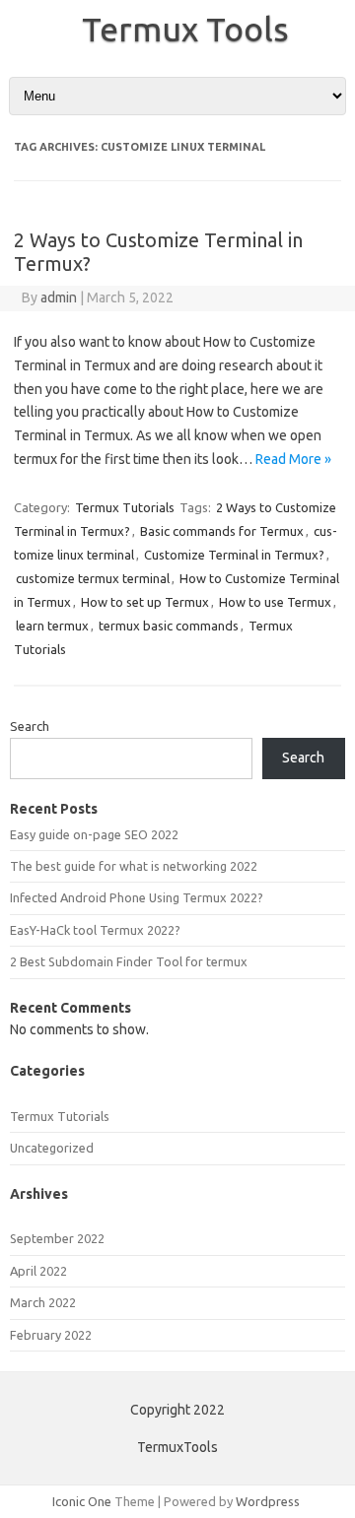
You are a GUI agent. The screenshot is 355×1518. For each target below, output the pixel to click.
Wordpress (268, 1501)
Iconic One (81, 1501)
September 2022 (57, 1238)
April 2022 (38, 1271)
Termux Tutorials (125, 507)
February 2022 (51, 1335)
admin (58, 297)
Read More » (293, 459)
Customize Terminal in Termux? (234, 554)
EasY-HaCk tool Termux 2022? (95, 930)
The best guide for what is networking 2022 (133, 866)
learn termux (52, 625)
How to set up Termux (145, 602)
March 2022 (43, 1302)
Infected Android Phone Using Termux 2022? (136, 897)
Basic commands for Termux (222, 531)
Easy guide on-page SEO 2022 (94, 834)
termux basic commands (169, 625)
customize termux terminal (93, 578)
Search (29, 726)
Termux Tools (185, 28)
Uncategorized (52, 1148)
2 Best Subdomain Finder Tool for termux (129, 961)
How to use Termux (275, 602)
